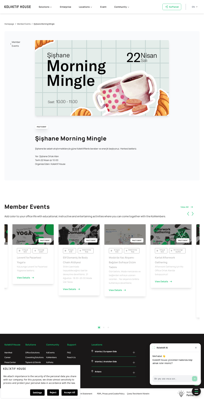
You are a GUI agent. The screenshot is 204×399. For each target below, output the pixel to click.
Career (7, 357)
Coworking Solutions (34, 357)
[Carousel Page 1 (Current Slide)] (99, 327)
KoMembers (51, 357)
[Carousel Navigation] (192, 217)
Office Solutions (32, 352)
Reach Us (71, 357)
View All (184, 206)
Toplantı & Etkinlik (33, 362)
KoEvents (50, 352)
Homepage (9, 24)
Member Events (24, 24)
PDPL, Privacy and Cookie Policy (110, 393)
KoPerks (49, 362)
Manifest (8, 352)
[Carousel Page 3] (108, 327)
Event (103, 6)
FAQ (69, 352)
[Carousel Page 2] (103, 327)
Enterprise (65, 6)
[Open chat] (196, 391)
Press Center (10, 362)
